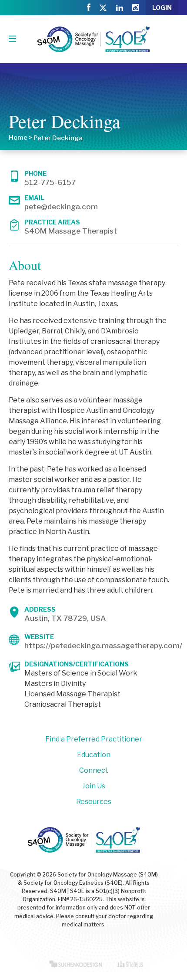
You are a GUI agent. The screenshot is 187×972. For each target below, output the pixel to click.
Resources (93, 801)
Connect (93, 770)
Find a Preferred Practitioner (93, 739)
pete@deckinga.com (61, 206)
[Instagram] (135, 7)
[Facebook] (89, 7)
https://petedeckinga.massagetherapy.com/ (103, 645)
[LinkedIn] (119, 7)
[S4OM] (93, 39)
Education (93, 755)
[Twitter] (103, 8)
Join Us (93, 786)
